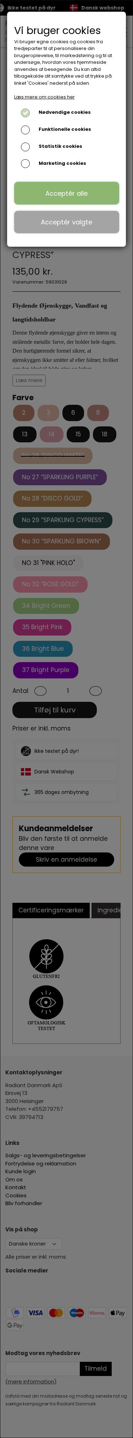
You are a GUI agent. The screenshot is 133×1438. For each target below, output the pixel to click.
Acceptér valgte (66, 222)
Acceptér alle (66, 193)
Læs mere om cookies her (44, 97)
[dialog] (66, 719)
